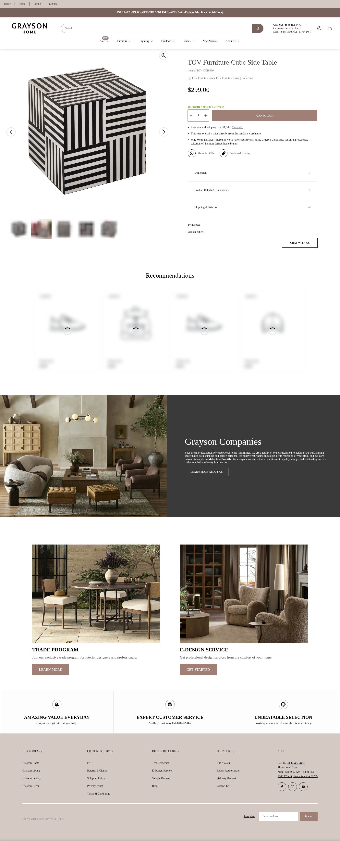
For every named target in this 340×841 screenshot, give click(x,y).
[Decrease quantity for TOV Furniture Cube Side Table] (191, 115)
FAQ (89, 762)
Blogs (155, 786)
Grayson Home (30, 762)
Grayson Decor (30, 786)
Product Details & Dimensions (211, 190)
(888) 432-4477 (296, 763)
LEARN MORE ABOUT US (206, 471)
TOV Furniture (200, 78)
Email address (270, 816)
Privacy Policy (95, 786)
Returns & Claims (97, 770)
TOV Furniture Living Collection (234, 78)
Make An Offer (207, 153)
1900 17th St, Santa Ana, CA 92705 (298, 776)
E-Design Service (162, 770)
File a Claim (224, 762)
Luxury (53, 3)
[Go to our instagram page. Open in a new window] (292, 786)
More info (237, 127)
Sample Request (161, 778)
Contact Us (223, 786)
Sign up (308, 816)
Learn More (50, 670)
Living (37, 3)
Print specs (194, 224)
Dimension (201, 172)
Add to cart (265, 115)
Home (22, 3)
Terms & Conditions (98, 793)
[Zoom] (163, 55)
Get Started (198, 670)
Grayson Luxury (31, 778)
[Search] (257, 28)
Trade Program (160, 762)
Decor (7, 3)
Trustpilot (249, 816)
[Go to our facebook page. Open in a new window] (282, 786)
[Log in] (319, 28)
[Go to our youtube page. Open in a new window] (303, 786)
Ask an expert (195, 231)
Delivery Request (226, 778)
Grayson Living (31, 770)
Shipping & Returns (206, 207)
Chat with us (300, 242)
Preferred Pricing (239, 153)
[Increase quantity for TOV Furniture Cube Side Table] (205, 115)
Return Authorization (228, 770)
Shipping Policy (96, 778)
